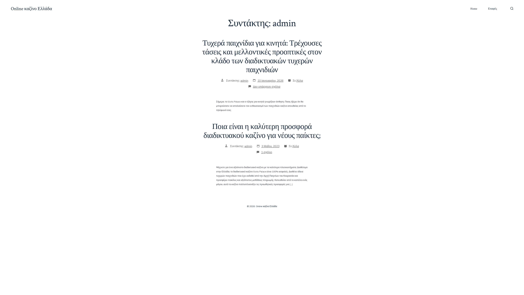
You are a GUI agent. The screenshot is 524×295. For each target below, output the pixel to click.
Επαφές (492, 9)
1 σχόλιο (266, 152)
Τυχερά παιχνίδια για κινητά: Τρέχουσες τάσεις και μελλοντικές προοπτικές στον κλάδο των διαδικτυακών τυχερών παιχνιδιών (262, 56)
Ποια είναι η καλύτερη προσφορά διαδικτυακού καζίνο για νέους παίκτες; (262, 131)
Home (473, 9)
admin (244, 80)
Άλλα (299, 80)
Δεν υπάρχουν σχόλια (266, 86)
